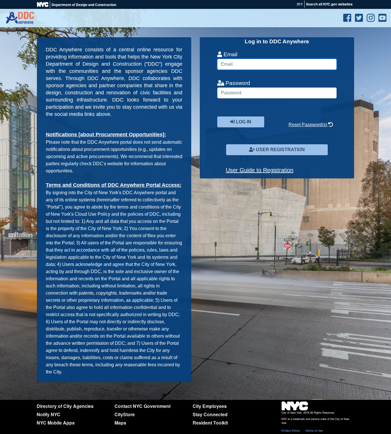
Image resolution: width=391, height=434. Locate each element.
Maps (120, 422)
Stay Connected (210, 414)
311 (300, 4)
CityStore (124, 414)
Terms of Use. (314, 431)
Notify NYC (48, 414)
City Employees (210, 406)
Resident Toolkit (210, 422)
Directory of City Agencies (65, 406)
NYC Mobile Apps (56, 422)
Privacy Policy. (291, 431)
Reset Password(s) (308, 124)
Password (237, 83)
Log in (243, 121)
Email (229, 54)
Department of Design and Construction (84, 4)
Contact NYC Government (142, 406)
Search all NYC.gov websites (329, 4)
